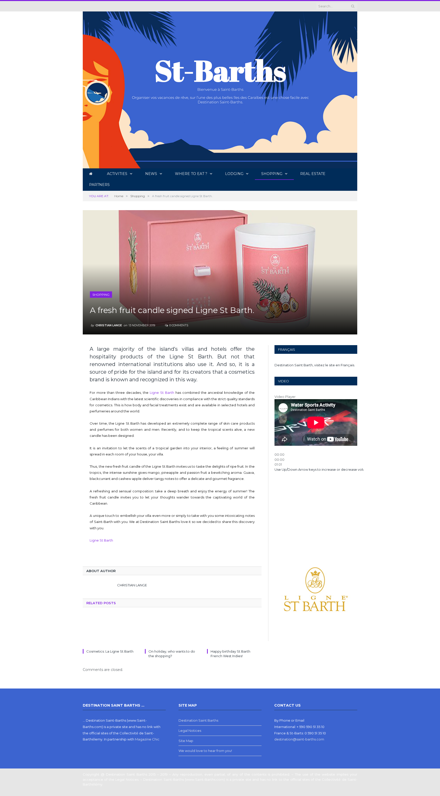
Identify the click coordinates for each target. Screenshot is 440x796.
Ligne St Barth (162, 392)
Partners (99, 184)
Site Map (185, 741)
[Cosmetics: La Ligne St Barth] (110, 630)
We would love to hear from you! (205, 751)
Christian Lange (108, 325)
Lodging (234, 173)
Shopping (271, 173)
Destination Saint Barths (198, 720)
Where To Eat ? (191, 173)
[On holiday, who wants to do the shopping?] (172, 630)
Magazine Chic (147, 739)
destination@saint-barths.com (299, 739)
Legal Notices (189, 730)
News (151, 173)
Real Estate (312, 173)
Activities (117, 173)
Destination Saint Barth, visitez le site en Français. (314, 365)
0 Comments (178, 325)
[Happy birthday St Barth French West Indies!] (234, 630)
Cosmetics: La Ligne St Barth (109, 651)
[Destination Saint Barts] (220, 89)
